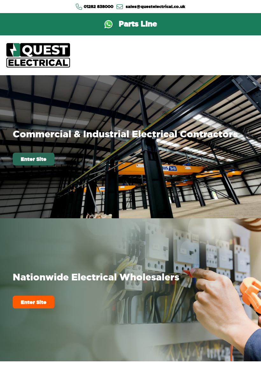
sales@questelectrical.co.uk (154, 6)
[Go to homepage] (38, 55)
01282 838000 (98, 6)
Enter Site (33, 159)
